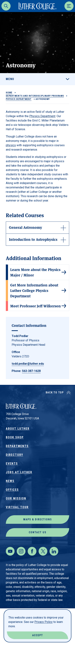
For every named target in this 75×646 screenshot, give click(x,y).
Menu (10, 79)
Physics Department (18, 99)
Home (9, 92)
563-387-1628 (31, 371)
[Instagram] (21, 551)
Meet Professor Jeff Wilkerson (35, 305)
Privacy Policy (43, 622)
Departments (17, 446)
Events (12, 463)
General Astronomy (25, 227)
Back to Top (55, 392)
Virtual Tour (17, 507)
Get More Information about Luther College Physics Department (34, 290)
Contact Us (37, 532)
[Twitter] (43, 551)
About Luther (17, 428)
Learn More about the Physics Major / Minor (35, 272)
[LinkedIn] (54, 551)
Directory (14, 454)
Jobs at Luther (19, 472)
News (10, 481)
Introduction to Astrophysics (33, 239)
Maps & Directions (37, 519)
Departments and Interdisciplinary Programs (35, 96)
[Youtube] (10, 551)
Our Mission (16, 498)
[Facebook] (32, 551)
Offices (12, 489)
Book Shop (15, 437)
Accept (37, 635)
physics (11, 145)
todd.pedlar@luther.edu (28, 363)
